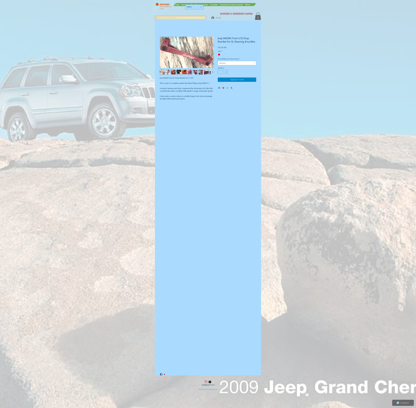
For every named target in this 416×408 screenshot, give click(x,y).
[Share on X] (231, 88)
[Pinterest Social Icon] (164, 374)
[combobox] (237, 63)
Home (162, 29)
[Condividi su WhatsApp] (227, 88)
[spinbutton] (223, 72)
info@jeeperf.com (208, 385)
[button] (258, 16)
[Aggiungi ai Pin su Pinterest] (223, 88)
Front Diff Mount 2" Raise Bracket (229, 59)
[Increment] (226, 72)
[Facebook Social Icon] (161, 374)
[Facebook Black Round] (210, 382)
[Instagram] (206, 382)
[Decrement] (219, 72)
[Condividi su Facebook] (219, 88)
